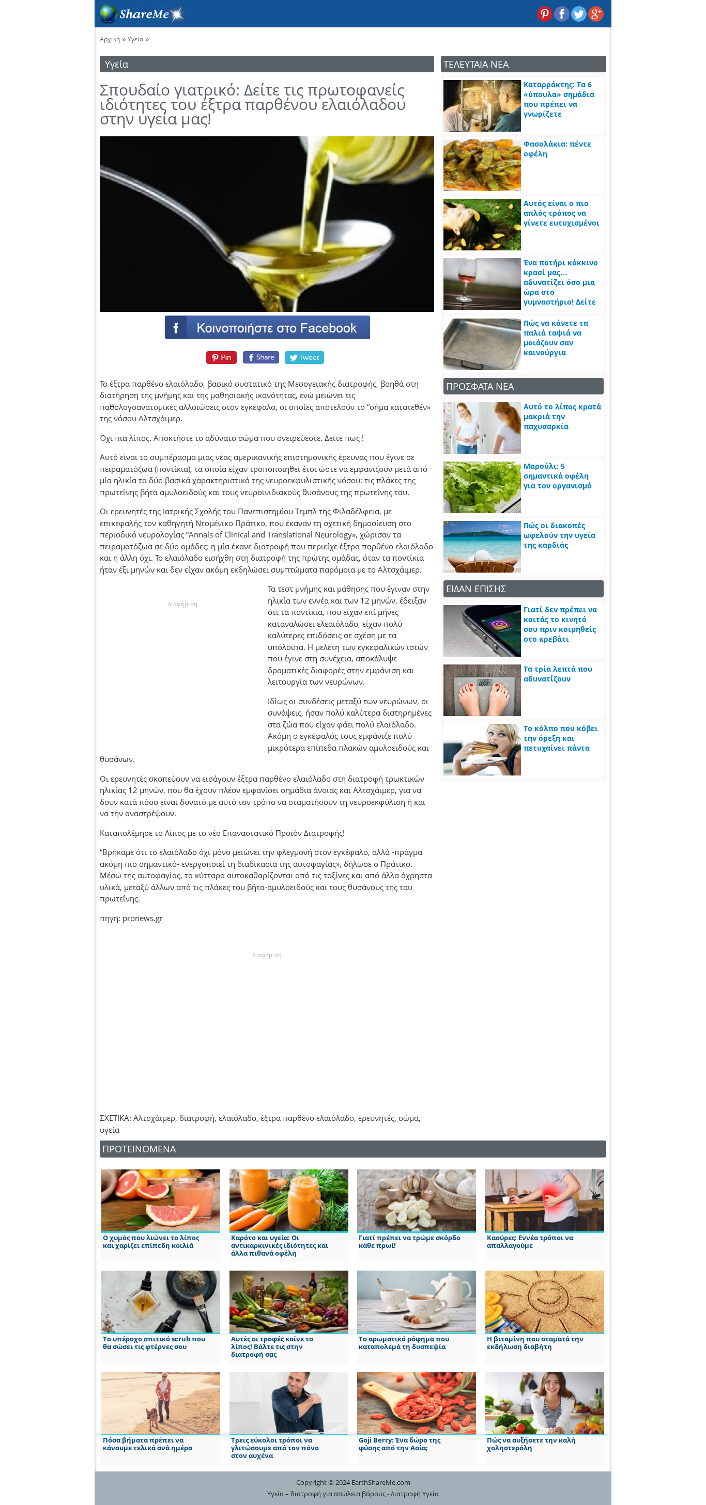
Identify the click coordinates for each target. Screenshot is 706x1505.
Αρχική (110, 39)
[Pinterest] (220, 357)
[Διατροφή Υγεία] (141, 21)
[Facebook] (266, 326)
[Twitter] (305, 357)
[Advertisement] (182, 673)
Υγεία (135, 39)
